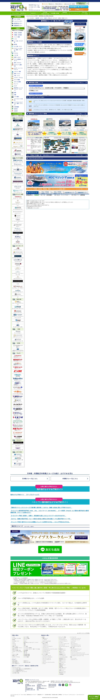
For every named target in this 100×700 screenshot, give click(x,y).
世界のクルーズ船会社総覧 (18, 115)
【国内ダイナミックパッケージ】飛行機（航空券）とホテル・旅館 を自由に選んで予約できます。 (41, 507)
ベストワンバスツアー (16, 667)
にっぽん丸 (45, 639)
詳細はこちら (34, 90)
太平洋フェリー (17, 380)
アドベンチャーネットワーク (17, 322)
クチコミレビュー (72, 694)
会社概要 (27, 684)
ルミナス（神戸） (18, 465)
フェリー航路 (17, 36)
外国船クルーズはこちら (70, 478)
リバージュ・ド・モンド (17, 287)
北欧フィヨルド (17, 57)
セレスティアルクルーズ (17, 147)
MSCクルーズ (18, 122)
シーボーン (17, 217)
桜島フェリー (18, 410)
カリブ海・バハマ (18, 46)
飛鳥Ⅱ (17, 347)
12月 (37, 10)
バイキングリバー (18, 249)
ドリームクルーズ (18, 192)
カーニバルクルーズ (17, 151)
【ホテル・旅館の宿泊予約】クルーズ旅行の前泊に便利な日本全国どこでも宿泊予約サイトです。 (41, 519)
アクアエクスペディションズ (17, 283)
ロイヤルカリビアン (17, 140)
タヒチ (15, 85)
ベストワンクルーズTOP (32, 16)
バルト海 (16, 55)
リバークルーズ (75, 13)
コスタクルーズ (17, 126)
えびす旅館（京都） (16, 672)
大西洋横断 (16, 106)
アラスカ (16, 53)
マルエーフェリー (18, 372)
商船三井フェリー (18, 364)
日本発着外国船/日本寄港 (45, 13)
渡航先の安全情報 (52, 684)
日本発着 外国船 (57, 137)
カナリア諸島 (17, 79)
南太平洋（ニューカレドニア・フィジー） (18, 89)
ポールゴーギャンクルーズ (64, 646)
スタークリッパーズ (17, 336)
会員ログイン (52, 3)
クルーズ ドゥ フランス (17, 155)
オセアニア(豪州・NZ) (16, 650)
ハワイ (30, 5)
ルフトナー (17, 269)
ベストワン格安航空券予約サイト (18, 670)
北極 (15, 94)
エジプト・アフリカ (18, 77)
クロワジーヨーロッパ (18, 291)
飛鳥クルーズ (45, 638)
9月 (29, 10)
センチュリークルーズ (18, 253)
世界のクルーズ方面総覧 (17, 30)
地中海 (15, 44)
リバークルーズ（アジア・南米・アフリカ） (18, 103)
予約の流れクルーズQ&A (84, 13)
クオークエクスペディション (17, 304)
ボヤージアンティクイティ (17, 183)
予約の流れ (12, 695)
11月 (34, 10)
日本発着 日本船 (55, 13)
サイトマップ (51, 686)
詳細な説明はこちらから (48, 155)
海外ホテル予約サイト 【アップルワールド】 (25, 494)
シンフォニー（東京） (18, 455)
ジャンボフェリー (18, 406)
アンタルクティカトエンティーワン (77, 655)
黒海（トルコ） (17, 73)
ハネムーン (35, 7)
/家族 (39, 7)
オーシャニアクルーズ (18, 175)
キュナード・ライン (17, 198)
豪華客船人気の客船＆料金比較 (46, 16)
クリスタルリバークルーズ (17, 296)
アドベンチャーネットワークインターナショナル (80, 654)
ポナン (17, 226)
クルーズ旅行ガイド (16, 663)
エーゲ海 (34, 5)
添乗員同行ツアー (35, 13)
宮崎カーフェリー (18, 401)
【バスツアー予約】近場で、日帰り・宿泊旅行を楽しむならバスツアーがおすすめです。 (38, 515)
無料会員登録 (45, 3)
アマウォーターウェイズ (17, 257)
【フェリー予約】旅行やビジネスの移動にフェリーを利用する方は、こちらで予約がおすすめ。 (40, 522)
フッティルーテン (18, 312)
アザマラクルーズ (18, 178)
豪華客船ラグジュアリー (65, 13)
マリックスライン (18, 388)
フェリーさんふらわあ (18, 393)
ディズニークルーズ (17, 144)
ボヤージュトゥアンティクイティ (49, 662)
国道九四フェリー (18, 414)
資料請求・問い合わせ (41, 685)
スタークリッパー (74, 659)
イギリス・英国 (17, 71)
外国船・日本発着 (18, 34)
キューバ (16, 83)
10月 (32, 10)
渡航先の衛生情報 (52, 685)
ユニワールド (18, 261)
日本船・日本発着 (18, 32)
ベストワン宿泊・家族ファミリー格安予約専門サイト (22, 668)
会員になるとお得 (67, 3)
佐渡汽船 (18, 418)
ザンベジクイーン (18, 278)
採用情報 (73, 3)
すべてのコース (32, 192)
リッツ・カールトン (18, 243)
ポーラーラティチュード (17, 308)
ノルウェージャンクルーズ (17, 131)
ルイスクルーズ (45, 651)
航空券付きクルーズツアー (32, 694)
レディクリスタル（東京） (18, 460)
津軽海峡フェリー (18, 384)
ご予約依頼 (39, 684)
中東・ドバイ (17, 75)
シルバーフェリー (18, 426)
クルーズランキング (80, 694)
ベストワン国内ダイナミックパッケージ (19, 671)
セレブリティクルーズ (18, 171)
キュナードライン (62, 638)
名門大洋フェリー (18, 397)
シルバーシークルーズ (63, 641)
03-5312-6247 (44, 205)
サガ (18, 234)
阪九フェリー (18, 368)
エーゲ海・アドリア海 (16, 638)
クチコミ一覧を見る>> (81, 115)
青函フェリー (18, 430)
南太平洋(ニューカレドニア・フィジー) (31, 642)
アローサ (18, 265)
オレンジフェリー (18, 434)
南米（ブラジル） (18, 62)
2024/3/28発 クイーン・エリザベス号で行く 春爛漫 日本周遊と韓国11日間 (82, 148)
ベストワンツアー (18, 21)
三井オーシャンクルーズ (17, 350)
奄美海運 (18, 376)
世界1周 (15, 108)
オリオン (18, 188)
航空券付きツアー (25, 13)
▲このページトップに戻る (83, 633)
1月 (39, 10)
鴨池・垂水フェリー (17, 422)
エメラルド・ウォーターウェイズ (17, 274)
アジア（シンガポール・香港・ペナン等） (18, 50)
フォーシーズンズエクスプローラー (17, 445)
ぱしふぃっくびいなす (47, 641)
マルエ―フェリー (62, 650)
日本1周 (15, 110)
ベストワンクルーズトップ (15, 694)
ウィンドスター (17, 333)
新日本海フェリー (18, 360)
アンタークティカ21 (17, 326)
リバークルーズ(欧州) (28, 647)
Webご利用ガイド (59, 3)
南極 (15, 92)
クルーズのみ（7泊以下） (57, 192)
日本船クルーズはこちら (30, 478)
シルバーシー (18, 213)
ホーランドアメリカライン (17, 166)
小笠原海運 (17, 437)
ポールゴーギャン (18, 230)
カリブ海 (31, 7)
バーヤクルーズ (17, 238)
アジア (13, 642)
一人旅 (37, 5)
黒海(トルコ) (14, 655)
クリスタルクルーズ (17, 209)
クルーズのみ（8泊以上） (45, 192)
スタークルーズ (17, 136)
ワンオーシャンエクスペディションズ (17, 317)
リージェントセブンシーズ (17, 222)
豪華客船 (60, 694)
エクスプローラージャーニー (17, 204)
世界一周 (25, 651)
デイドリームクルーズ (18, 449)
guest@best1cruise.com (33, 206)
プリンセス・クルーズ (18, 161)
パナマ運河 (16, 96)
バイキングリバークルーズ (76, 638)
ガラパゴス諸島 (17, 81)
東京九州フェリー (18, 356)
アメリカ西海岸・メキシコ (17, 647)
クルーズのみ (15, 13)
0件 (87, 3)
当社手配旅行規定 (29, 688)
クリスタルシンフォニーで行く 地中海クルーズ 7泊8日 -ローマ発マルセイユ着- (53, 109)
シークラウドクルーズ (18, 340)
